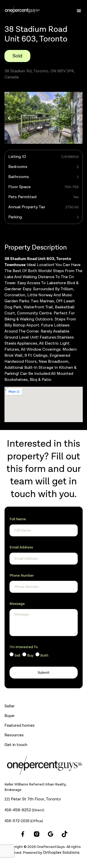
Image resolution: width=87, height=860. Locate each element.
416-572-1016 (17, 821)
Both (44, 655)
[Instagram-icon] (36, 834)
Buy (30, 655)
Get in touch (15, 744)
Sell (17, 655)
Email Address (21, 547)
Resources (14, 735)
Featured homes (19, 725)
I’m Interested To (24, 647)
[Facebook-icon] (22, 834)
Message (17, 603)
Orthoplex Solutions (61, 852)
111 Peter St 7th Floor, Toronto (32, 799)
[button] (79, 10)
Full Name (18, 519)
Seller (9, 706)
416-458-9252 (17, 810)
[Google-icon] (50, 834)
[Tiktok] (64, 834)
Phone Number (22, 575)
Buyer (9, 715)
